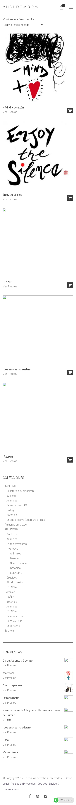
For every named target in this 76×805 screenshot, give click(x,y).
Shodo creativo (19, 563)
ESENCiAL (16, 572)
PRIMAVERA (12, 529)
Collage (10, 510)
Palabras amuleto (16, 616)
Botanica (10, 592)
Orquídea (11, 577)
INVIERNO (10, 486)
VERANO (13, 548)
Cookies (42, 783)
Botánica (11, 515)
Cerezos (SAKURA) (17, 505)
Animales (11, 500)
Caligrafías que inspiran (20, 490)
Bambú (14, 558)
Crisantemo (13, 625)
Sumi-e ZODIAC (15, 621)
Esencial (11, 495)
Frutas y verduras (16, 543)
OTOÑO (9, 596)
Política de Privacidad (23, 783)
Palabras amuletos (16, 524)
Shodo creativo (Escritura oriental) (26, 519)
